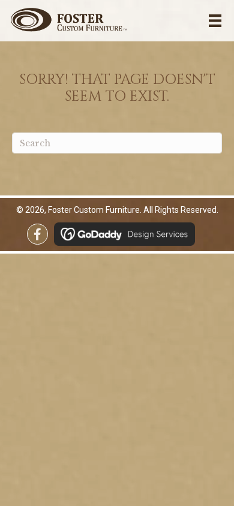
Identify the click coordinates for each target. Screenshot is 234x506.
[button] (37, 234)
